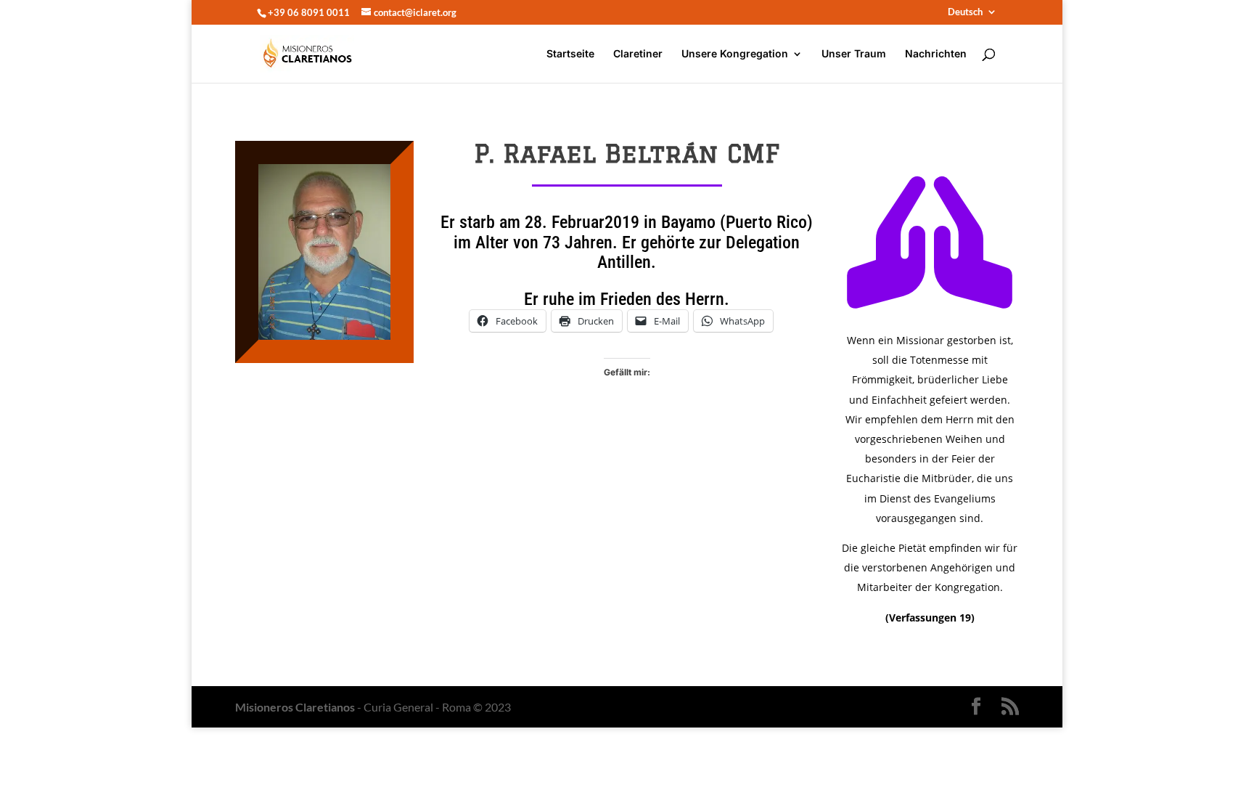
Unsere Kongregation (734, 54)
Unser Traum (853, 54)
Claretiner (638, 54)
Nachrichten (936, 54)
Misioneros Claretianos (295, 707)
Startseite (570, 54)
